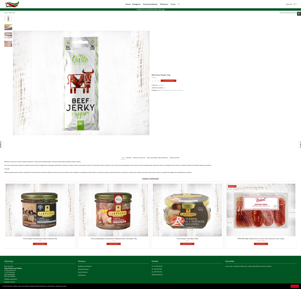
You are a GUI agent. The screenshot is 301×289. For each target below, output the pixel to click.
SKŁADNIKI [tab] (128, 157)
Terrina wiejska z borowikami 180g (187, 238)
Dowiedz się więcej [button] (61, 286)
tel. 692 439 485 (157, 269)
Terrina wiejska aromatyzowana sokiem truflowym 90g (40, 238)
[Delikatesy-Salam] (12, 4)
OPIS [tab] (123, 157)
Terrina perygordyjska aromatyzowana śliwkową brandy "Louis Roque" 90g (114, 238)
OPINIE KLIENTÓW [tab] (174, 157)
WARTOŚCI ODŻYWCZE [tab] (139, 157)
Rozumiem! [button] (295, 286)
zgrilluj (159, 9)
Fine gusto (161, 85)
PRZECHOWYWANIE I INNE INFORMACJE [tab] (157, 157)
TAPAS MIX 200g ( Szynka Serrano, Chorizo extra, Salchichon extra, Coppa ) (260, 238)
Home (6, 12)
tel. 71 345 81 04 (157, 266)
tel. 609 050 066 (157, 272)
